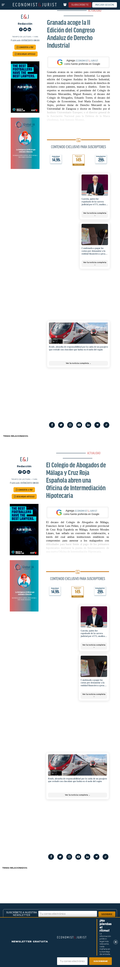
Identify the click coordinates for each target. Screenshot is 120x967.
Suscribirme (101, 961)
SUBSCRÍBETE (80, 4)
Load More (60, 881)
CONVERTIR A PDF (26, 47)
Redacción (25, 23)
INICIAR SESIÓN (104, 4)
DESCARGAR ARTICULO (26, 54)
